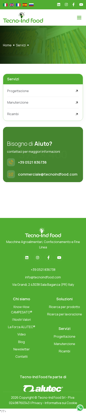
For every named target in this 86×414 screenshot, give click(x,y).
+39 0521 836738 (32, 162)
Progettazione (18, 91)
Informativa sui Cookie (61, 403)
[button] (79, 17)
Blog (21, 342)
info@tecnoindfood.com (43, 277)
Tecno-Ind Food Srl (51, 397)
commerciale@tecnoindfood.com (47, 174)
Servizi (21, 45)
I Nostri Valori (21, 319)
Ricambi (13, 114)
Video (21, 334)
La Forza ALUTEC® (21, 327)
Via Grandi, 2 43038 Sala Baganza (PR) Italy (43, 284)
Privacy (37, 403)
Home (7, 45)
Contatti (21, 356)
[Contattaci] (80, 407)
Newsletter (21, 349)
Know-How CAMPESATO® (21, 309)
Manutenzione (17, 102)
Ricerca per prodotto (64, 307)
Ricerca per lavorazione (64, 314)
